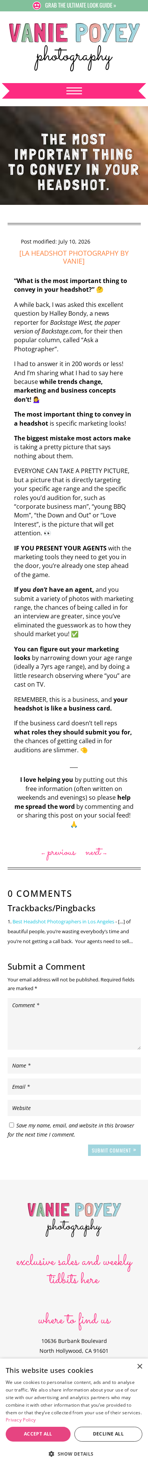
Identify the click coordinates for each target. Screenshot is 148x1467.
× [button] (139, 1367)
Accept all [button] (38, 1434)
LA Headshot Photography (70, 253)
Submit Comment (111, 1150)
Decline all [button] (108, 1434)
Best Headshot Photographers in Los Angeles (63, 921)
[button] (74, 1454)
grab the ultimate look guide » (80, 5)
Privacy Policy (21, 1420)
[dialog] (74, 1413)
